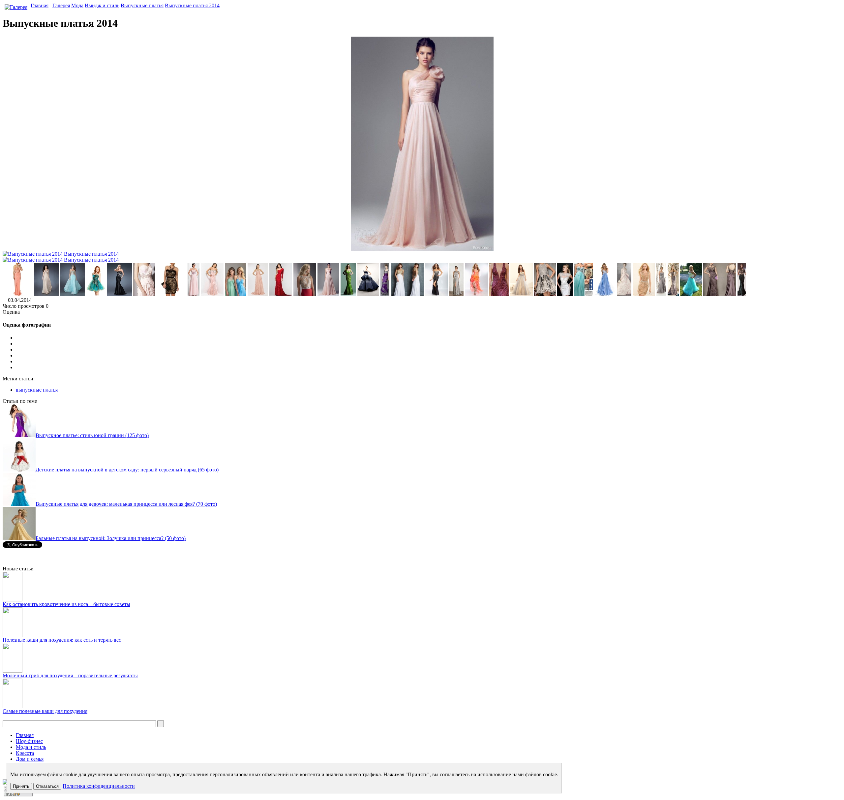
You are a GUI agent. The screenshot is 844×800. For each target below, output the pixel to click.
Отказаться (47, 786)
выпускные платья (37, 390)
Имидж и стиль (102, 5)
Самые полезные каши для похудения (45, 711)
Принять (21, 786)
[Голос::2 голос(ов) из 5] (428, 350)
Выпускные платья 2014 (192, 5)
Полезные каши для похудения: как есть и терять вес (62, 640)
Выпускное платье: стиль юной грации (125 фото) (92, 435)
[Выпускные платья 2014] (18, 294)
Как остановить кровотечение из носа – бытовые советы (66, 604)
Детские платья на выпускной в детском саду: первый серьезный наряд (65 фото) (127, 469)
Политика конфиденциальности (99, 786)
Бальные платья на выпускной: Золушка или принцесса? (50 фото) (111, 538)
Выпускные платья (142, 5)
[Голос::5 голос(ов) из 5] (428, 367)
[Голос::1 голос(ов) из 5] (428, 344)
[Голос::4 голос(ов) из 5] (428, 362)
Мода (77, 5)
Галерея (61, 5)
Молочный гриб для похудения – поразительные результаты (70, 675)
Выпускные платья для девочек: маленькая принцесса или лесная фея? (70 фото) (126, 504)
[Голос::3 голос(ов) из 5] (428, 356)
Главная (39, 5)
